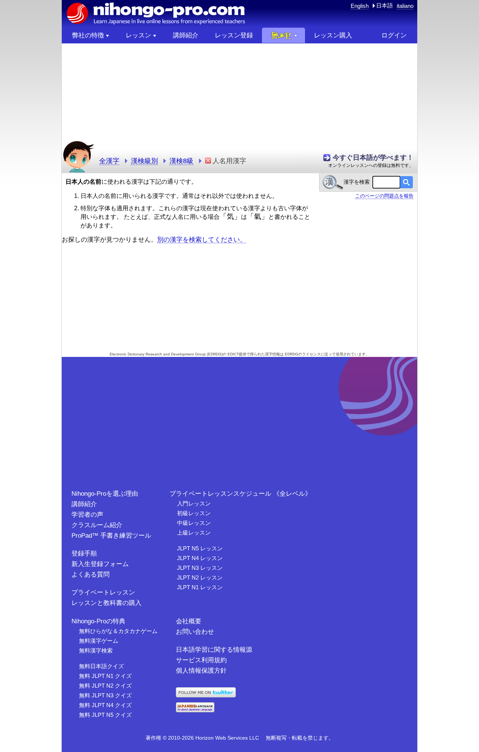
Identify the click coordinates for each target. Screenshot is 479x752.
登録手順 (84, 553)
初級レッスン (194, 513)
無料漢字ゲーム (98, 641)
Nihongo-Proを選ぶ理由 (104, 493)
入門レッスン (194, 503)
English (360, 6)
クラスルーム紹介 (96, 525)
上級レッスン (194, 532)
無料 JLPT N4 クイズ (105, 705)
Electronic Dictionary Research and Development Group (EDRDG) (166, 354)
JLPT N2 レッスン (200, 577)
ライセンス (311, 354)
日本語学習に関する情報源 (214, 649)
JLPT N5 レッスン (200, 548)
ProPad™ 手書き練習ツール (111, 535)
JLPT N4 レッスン (200, 558)
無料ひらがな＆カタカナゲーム (118, 631)
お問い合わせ (195, 631)
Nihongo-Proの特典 (98, 621)
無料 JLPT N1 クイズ (105, 676)
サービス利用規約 (201, 660)
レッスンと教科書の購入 (106, 602)
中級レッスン (194, 523)
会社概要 (188, 621)
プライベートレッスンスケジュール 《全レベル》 (240, 493)
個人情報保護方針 (201, 670)
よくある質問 (90, 574)
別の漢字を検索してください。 (201, 239)
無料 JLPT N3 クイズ (105, 695)
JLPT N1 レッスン (200, 587)
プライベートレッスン (103, 592)
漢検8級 (181, 161)
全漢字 (109, 161)
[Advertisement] (239, 95)
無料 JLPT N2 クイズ (105, 685)
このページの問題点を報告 (384, 196)
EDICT (233, 354)
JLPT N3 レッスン (200, 568)
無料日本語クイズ (101, 666)
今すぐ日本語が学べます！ (373, 157)
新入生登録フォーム (100, 564)
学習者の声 (87, 514)
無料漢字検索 (96, 650)
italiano (405, 6)
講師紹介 (84, 504)
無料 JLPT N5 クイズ (105, 715)
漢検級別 (144, 161)
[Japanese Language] (195, 710)
